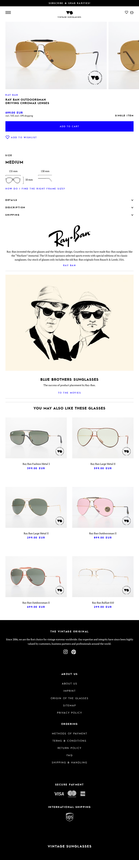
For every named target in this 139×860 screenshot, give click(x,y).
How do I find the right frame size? (35, 188)
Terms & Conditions (69, 740)
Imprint (69, 690)
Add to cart (69, 126)
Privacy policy (69, 712)
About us (69, 683)
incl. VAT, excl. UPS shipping (19, 115)
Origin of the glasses (70, 698)
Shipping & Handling (69, 762)
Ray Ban (69, 265)
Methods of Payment (69, 733)
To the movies (69, 392)
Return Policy (70, 747)
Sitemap (69, 705)
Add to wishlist (24, 137)
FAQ (70, 755)
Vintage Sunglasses (69, 17)
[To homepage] (69, 12)
